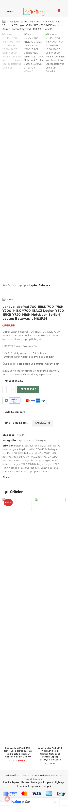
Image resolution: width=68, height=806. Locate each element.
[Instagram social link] (34, 3)
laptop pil (36, 461)
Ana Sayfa (8, 285)
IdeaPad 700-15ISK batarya (42, 449)
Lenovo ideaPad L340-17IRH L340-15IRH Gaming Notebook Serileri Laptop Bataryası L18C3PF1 (50, 754)
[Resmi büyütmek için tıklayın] (8, 25)
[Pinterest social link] (20, 477)
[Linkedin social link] (42, 3)
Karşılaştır (33, 412)
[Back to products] (8, 293)
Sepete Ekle (28, 389)
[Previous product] (4, 293)
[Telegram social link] (32, 477)
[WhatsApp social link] (28, 477)
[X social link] (30, 3)
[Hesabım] (64, 11)
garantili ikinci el (33, 446)
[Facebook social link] (26, 3)
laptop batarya (21, 461)
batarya (18, 446)
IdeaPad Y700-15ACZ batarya (29, 457)
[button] (29, 508)
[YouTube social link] (38, 3)
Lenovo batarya (49, 468)
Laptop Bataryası (40, 285)
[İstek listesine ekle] (29, 502)
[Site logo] (33, 12)
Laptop (22, 285)
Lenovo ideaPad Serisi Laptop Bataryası (24, 472)
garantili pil (19, 449)
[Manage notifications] (7, 798)
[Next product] (12, 293)
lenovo (35, 468)
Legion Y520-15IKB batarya (28, 464)
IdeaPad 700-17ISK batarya (17, 453)
